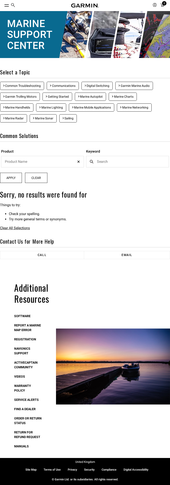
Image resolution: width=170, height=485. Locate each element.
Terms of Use (52, 469)
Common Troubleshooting (22, 85)
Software (22, 316)
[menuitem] (13, 5)
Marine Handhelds (17, 107)
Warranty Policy (22, 388)
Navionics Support (22, 351)
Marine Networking (135, 107)
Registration (25, 339)
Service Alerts (26, 400)
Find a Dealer (25, 409)
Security (89, 469)
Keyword (93, 151)
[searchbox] (42, 161)
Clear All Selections (15, 228)
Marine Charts (123, 96)
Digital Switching (97, 85)
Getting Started (58, 96)
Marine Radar (14, 118)
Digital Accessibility (136, 469)
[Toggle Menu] (2, 4)
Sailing (68, 118)
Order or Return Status (28, 421)
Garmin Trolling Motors (20, 96)
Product (7, 151)
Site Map (31, 469)
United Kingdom (85, 462)
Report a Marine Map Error (27, 328)
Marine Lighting (52, 107)
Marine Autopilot (91, 96)
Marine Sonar (43, 118)
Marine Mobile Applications (92, 107)
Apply (10, 178)
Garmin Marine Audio (135, 85)
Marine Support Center (29, 34)
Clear (36, 178)
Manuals (21, 446)
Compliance (109, 469)
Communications (63, 85)
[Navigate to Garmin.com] (85, 5)
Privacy (72, 469)
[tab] (42, 255)
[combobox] (42, 161)
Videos (19, 376)
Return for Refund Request (27, 435)
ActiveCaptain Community (26, 365)
